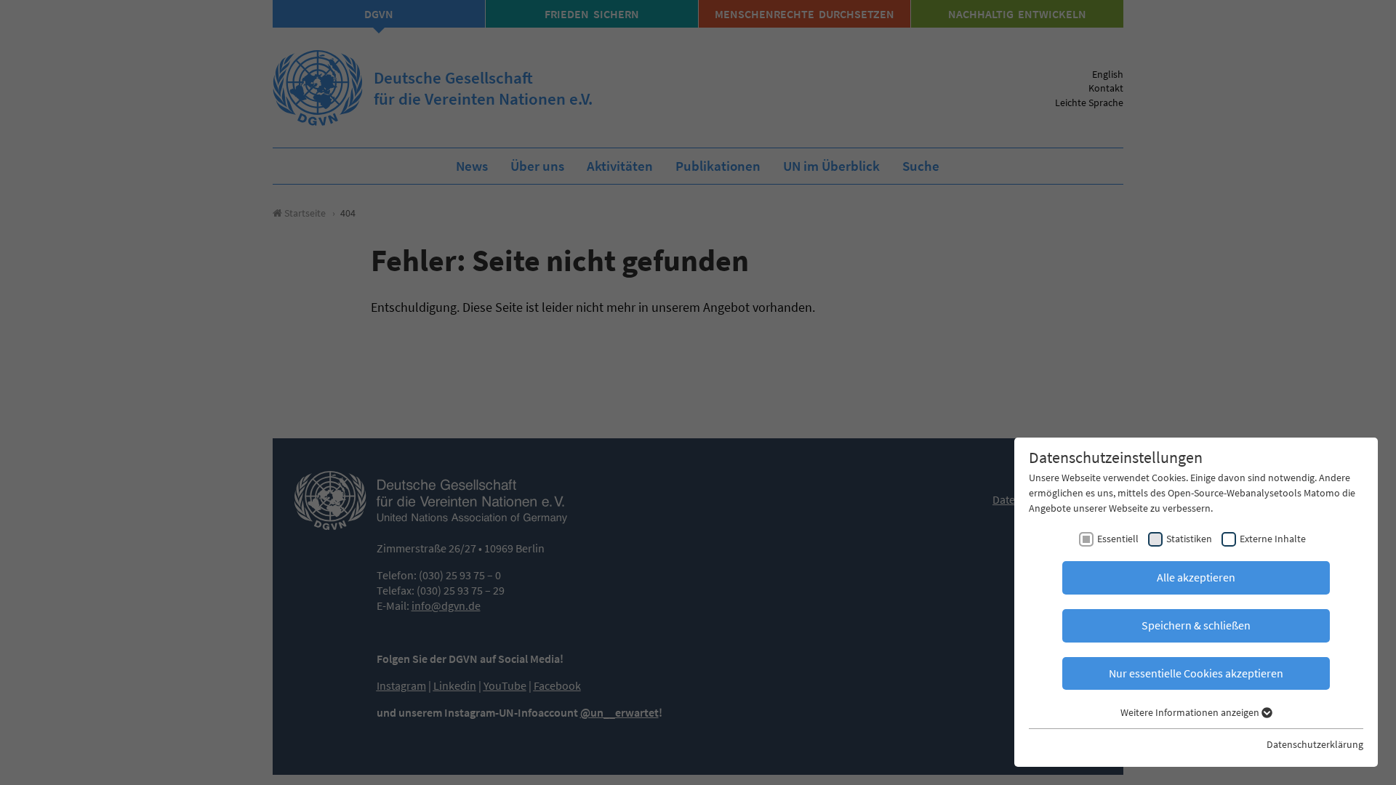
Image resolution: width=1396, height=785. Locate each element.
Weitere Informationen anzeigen (1190, 712)
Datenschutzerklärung (1315, 744)
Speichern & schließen (1196, 625)
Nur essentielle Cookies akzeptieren (1196, 673)
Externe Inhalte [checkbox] (1273, 538)
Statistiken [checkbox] (1189, 538)
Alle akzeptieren (1196, 577)
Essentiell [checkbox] (1118, 538)
